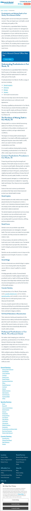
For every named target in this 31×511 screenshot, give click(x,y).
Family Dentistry (5, 415)
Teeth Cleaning (5, 393)
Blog (17, 470)
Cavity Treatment (6, 373)
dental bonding (6, 296)
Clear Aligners (5, 419)
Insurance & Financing (6, 470)
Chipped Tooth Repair (7, 440)
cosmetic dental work (11, 294)
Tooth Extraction (6, 394)
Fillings (3, 383)
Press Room (19, 475)
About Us (18, 468)
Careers (18, 477)
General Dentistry (6, 367)
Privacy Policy (21, 494)
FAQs (17, 464)
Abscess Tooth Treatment (7, 369)
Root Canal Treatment (7, 431)
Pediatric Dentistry (6, 425)
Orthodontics (5, 423)
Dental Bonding (5, 438)
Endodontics (5, 413)
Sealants (4, 389)
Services (5, 10)
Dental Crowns (5, 377)
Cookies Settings (15, 499)
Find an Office (8, 59)
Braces (3, 404)
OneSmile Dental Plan (6, 475)
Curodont (4, 375)
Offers (2, 473)
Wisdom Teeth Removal (7, 433)
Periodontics (5, 427)
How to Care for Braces (7, 408)
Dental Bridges (5, 371)
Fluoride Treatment (6, 385)
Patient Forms (4, 462)
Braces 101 (4, 406)
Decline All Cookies (15, 504)
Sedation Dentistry (6, 391)
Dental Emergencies (21, 459)
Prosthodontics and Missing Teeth (9, 429)
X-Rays (3, 398)
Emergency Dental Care (7, 381)
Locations (3, 455)
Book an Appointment (6, 459)
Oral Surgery (5, 421)
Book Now (27, 4)
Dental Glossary (20, 462)
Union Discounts (5, 477)
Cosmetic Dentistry (6, 436)
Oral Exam (4, 387)
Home (2, 10)
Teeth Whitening (5, 442)
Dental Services (20, 455)
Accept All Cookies (15, 508)
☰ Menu (20, 4)
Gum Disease (5, 417)
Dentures (4, 411)
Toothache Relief (6, 396)
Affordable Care (5, 468)
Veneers (4, 444)
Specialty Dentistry (6, 402)
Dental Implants (5, 410)
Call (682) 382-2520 (25, 2)
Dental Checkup (5, 379)
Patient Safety (19, 473)
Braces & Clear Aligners (22, 457)
